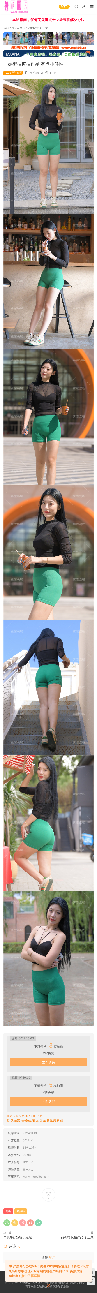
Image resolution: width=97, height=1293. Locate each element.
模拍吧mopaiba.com (34, 1282)
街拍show (36, 72)
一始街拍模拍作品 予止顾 (76, 1237)
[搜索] (76, 6)
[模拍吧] (16, 7)
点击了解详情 (30, 1276)
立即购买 (48, 1062)
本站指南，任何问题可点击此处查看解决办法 (48, 19)
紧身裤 (21, 1211)
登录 (52, 1257)
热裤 (8, 1211)
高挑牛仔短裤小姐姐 (17, 1237)
